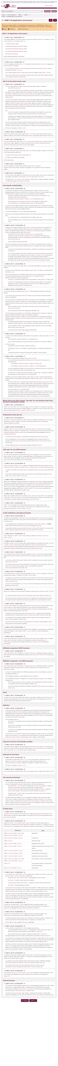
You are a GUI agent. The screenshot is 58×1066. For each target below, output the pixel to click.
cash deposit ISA (42, 113)
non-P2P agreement (45, 396)
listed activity (33, 467)
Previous (26, 1000)
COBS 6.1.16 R (26, 630)
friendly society (49, 746)
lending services (42, 381)
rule (49, 122)
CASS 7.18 (12, 885)
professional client (42, 419)
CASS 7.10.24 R (8, 537)
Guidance (12, 29)
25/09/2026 (49, 26)
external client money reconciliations (14, 966)
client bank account (26, 68)
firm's (46, 68)
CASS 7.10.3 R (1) (27, 176)
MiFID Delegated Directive (34, 525)
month (13, 207)
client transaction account (42, 143)
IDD (30, 454)
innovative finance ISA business (15, 51)
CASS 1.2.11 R (22, 127)
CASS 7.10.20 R (49, 543)
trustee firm (8, 813)
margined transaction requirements (17, 76)
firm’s (20, 197)
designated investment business (15, 46)
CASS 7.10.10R (14, 279)
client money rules (48, 135)
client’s (40, 385)
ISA (26, 113)
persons (37, 195)
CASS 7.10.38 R (34, 954)
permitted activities (26, 746)
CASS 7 (26, 14)
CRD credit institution (40, 523)
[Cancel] (56, 23)
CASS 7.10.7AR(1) (38, 270)
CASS (20, 14)
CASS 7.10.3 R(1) (20, 410)
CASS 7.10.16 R (18, 535)
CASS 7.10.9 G (7, 406)
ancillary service (25, 467)
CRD (28, 523)
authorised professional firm (16, 710)
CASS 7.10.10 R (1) (10, 475)
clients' (49, 985)
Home (3, 14)
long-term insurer (38, 746)
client (52, 39)
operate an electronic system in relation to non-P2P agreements (21, 301)
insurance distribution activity (11, 423)
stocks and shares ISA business (15, 48)
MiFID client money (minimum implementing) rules (18, 737)
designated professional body (42, 713)
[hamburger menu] (2, 6)
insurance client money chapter (23, 103)
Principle (26, 598)
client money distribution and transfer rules (28, 564)
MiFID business (11, 43)
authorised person (49, 469)
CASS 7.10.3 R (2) (38, 176)
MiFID (5, 457)
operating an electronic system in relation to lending (25, 363)
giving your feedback (49, 2)
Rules (5, 29)
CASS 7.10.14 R (8, 505)
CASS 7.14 (45, 72)
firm (18, 39)
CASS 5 (26, 92)
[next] (55, 20)
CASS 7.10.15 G (17, 406)
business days (28, 599)
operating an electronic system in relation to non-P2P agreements (24, 198)
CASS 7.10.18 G (43, 535)
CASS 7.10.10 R (45, 484)
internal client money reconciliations (20, 965)
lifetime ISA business (12, 53)
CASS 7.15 (27, 882)
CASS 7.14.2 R (7, 506)
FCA (39, 205)
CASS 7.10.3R (29, 150)
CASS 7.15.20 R (31, 966)
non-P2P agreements (13, 203)
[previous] (51, 20)
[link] (10, 6)
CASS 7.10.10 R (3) (22, 475)
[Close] (56, 1)
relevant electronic (34, 381)
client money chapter (9, 143)
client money (41, 64)
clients (44, 133)
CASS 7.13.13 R (18, 70)
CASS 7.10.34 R (23, 874)
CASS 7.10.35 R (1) (42, 933)
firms (43, 546)
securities (40, 486)
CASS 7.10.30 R (50, 771)
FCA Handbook (11, 14)
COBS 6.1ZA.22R (36, 630)
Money (5, 465)
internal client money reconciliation (17, 75)
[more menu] (56, 5)
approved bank (22, 528)
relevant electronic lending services (32, 229)
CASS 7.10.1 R (22, 64)
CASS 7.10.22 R (9, 544)
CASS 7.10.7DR (43, 378)
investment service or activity (11, 467)
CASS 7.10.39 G (27, 972)
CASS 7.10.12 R (13, 428)
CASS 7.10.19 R (29, 575)
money (27, 39)
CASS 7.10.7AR (30, 227)
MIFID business (16, 119)
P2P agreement (28, 370)
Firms (5, 141)
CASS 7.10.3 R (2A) (30, 133)
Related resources (23, 29)
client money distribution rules (28, 918)
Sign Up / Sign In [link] (49, 5)
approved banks (36, 544)
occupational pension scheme (35, 678)
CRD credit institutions (24, 544)
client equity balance (43, 75)
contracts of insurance (16, 761)
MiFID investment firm (23, 733)
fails (13, 564)
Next (32, 1000)
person (18, 72)
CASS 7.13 (27, 877)
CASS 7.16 (39, 965)
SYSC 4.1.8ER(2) (17, 372)
